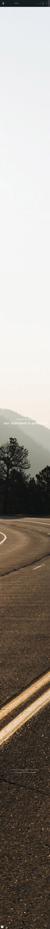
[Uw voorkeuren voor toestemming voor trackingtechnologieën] (2, 927)
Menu (17, 3)
